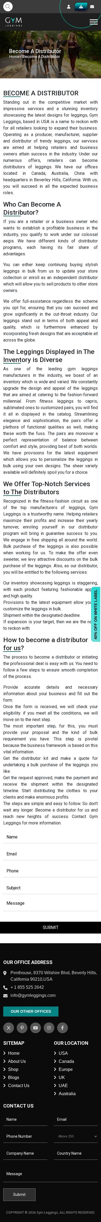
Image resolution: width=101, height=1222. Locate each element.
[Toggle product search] (8, 6)
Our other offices (31, 1011)
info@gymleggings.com (33, 995)
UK (62, 1077)
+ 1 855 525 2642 (27, 987)
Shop (13, 1069)
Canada (66, 1061)
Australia (67, 1093)
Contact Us (18, 1085)
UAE (63, 1085)
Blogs (13, 1077)
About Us (17, 1061)
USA (63, 1053)
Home (14, 56)
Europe (66, 1069)
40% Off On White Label (95, 614)
